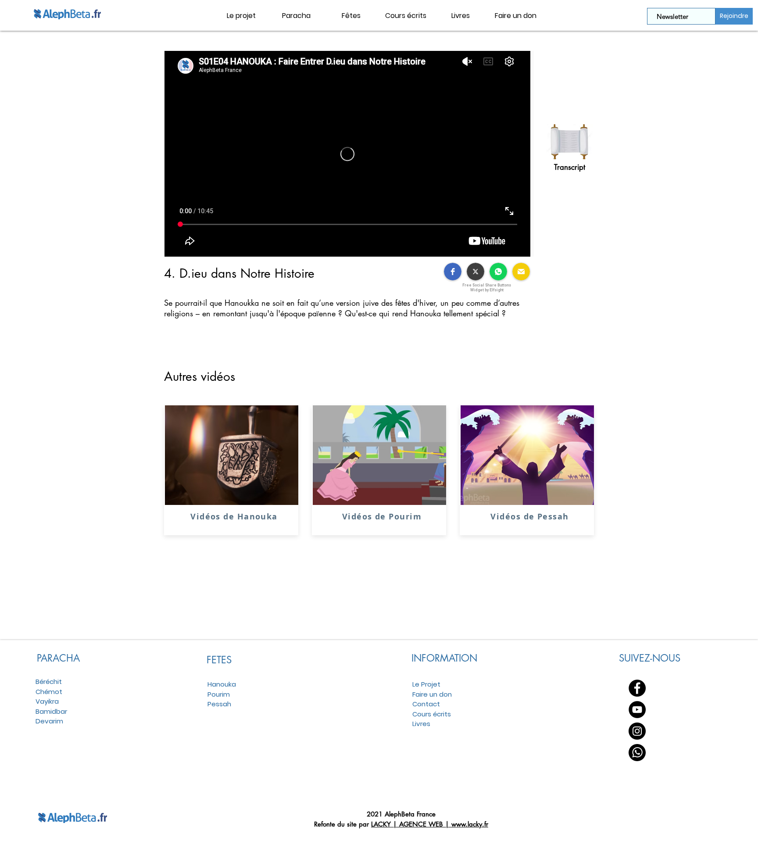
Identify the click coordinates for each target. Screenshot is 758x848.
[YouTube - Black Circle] (637, 709)
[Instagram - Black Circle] (637, 731)
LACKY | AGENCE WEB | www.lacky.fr (429, 824)
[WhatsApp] (637, 752)
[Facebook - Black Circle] (637, 688)
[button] (296, 15)
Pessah (219, 703)
